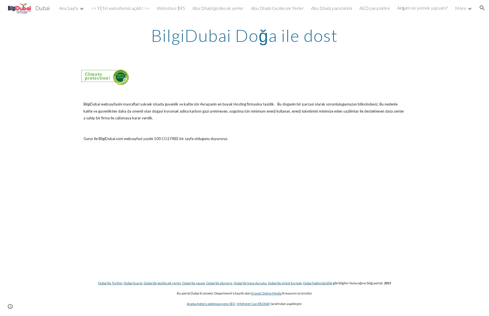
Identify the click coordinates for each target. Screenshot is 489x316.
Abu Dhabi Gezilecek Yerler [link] (277, 8)
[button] (482, 8)
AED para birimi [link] (374, 8)
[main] (244, 35)
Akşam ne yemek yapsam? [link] (422, 7)
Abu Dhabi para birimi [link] (331, 8)
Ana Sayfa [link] (68, 8)
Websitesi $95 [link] (171, 8)
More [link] (460, 8)
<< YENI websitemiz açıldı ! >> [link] (120, 8)
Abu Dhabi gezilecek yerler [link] (218, 8)
